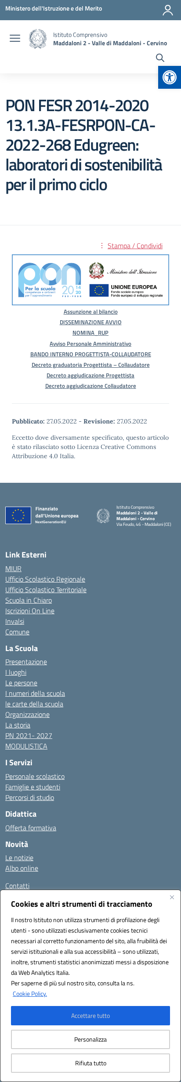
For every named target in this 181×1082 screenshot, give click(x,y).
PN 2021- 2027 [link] (28, 735)
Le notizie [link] (19, 857)
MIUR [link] (13, 568)
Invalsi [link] (14, 621)
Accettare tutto (90, 1015)
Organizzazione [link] (27, 714)
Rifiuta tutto (90, 1063)
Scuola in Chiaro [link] (28, 600)
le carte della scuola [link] (34, 703)
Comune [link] (17, 631)
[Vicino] (172, 897)
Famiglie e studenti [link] (32, 787)
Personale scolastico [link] (35, 776)
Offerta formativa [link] (30, 827)
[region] (90, 986)
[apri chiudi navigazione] (15, 39)
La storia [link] (17, 725)
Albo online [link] (21, 868)
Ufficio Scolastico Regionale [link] (45, 579)
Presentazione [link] (26, 661)
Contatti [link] (17, 885)
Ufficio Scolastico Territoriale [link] (46, 589)
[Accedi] (168, 10)
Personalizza (90, 1039)
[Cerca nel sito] (160, 59)
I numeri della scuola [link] (35, 693)
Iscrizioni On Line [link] (29, 610)
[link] (169, 77)
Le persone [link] (21, 682)
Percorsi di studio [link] (29, 797)
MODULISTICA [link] (26, 746)
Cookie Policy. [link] (30, 993)
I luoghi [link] (15, 672)
